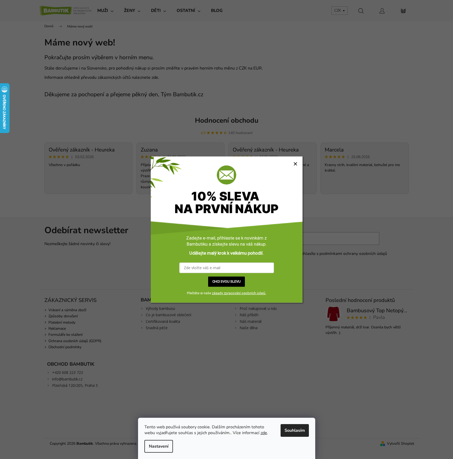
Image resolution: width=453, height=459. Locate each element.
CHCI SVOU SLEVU (226, 281)
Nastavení (158, 446)
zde (263, 433)
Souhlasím (295, 430)
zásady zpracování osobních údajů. (239, 293)
